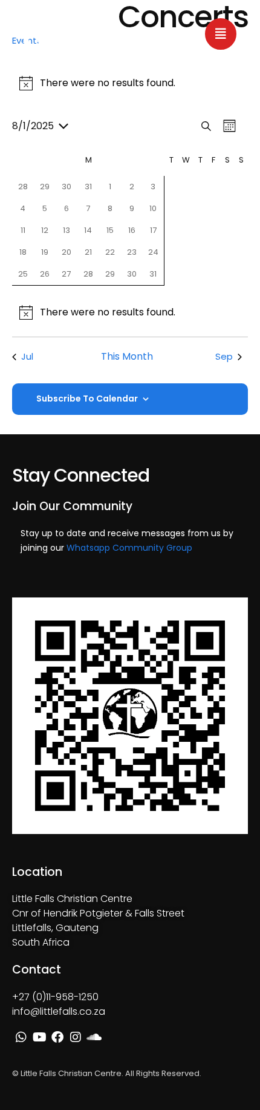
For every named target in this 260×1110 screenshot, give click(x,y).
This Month (127, 356)
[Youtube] (39, 1037)
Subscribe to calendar (87, 399)
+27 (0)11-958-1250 (55, 997)
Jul (27, 356)
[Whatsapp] (21, 1037)
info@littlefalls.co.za (58, 1011)
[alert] (127, 312)
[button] (220, 34)
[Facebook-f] (57, 1037)
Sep (224, 356)
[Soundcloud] (94, 1037)
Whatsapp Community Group (129, 548)
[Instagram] (76, 1037)
